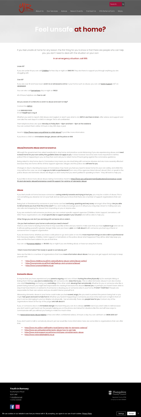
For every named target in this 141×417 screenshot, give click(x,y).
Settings (121, 413)
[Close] (138, 413)
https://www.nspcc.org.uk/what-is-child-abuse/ (42, 132)
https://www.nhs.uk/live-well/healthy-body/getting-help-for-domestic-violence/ (56, 328)
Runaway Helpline (34, 244)
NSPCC (29, 106)
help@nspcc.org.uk (29, 113)
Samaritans (35, 90)
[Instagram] (17, 407)
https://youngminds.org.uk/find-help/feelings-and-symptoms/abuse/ (53, 263)
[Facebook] (12, 407)
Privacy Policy (87, 413)
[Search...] (123, 4)
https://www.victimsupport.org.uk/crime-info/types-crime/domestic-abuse (54, 332)
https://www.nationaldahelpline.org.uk (39, 335)
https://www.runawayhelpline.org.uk (39, 265)
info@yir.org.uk (16, 397)
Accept (131, 413)
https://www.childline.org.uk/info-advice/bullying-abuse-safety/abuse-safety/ (56, 261)
